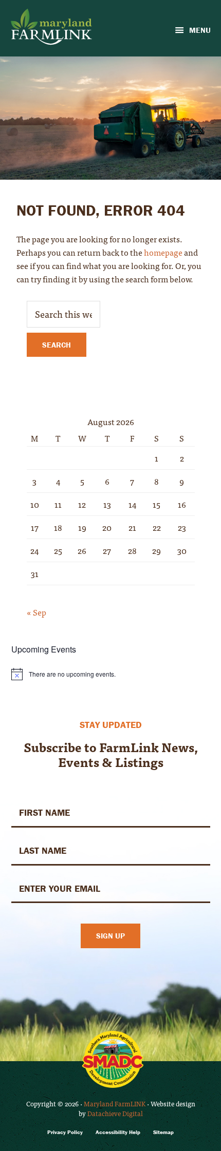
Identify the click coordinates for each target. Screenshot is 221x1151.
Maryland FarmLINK (114, 1103)
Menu (200, 30)
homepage (163, 252)
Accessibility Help (118, 1132)
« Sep (36, 612)
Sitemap (163, 1132)
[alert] (110, 674)
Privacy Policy (65, 1132)
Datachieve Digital (115, 1113)
